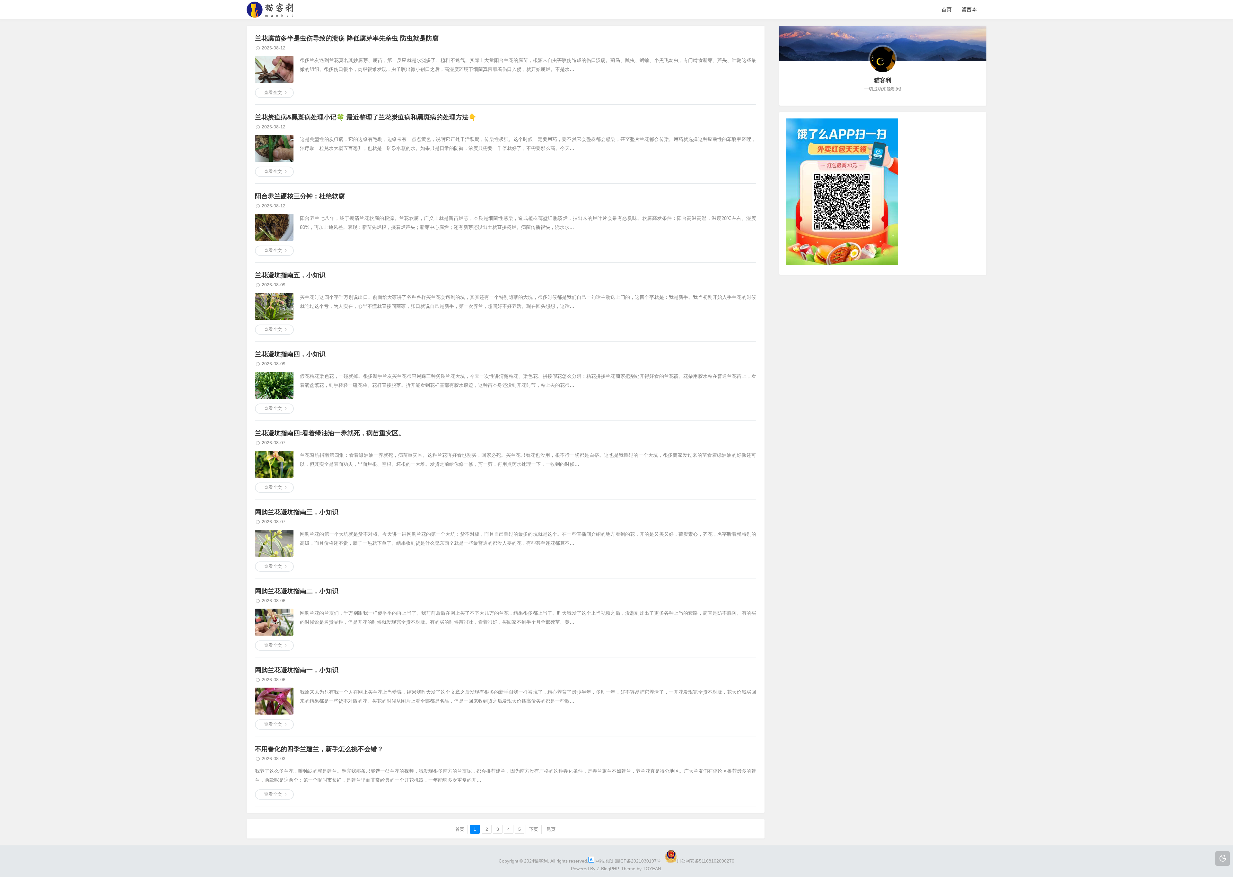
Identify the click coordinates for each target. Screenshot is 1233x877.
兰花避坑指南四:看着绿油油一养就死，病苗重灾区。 (330, 433)
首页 (946, 9)
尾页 (551, 829)
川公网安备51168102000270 (705, 861)
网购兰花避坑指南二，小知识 (296, 591)
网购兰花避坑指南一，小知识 (296, 669)
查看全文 (273, 92)
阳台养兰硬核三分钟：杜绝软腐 (300, 196)
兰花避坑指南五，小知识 (290, 275)
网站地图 (604, 861)
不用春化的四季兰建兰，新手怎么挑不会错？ (319, 748)
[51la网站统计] (591, 861)
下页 (533, 829)
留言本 (969, 9)
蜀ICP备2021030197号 (638, 861)
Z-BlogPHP (607, 868)
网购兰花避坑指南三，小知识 (296, 512)
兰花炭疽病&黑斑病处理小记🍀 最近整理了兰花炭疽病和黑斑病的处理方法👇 (366, 117)
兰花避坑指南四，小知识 (290, 354)
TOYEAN (652, 868)
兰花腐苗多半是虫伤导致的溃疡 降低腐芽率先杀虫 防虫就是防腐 (347, 38)
